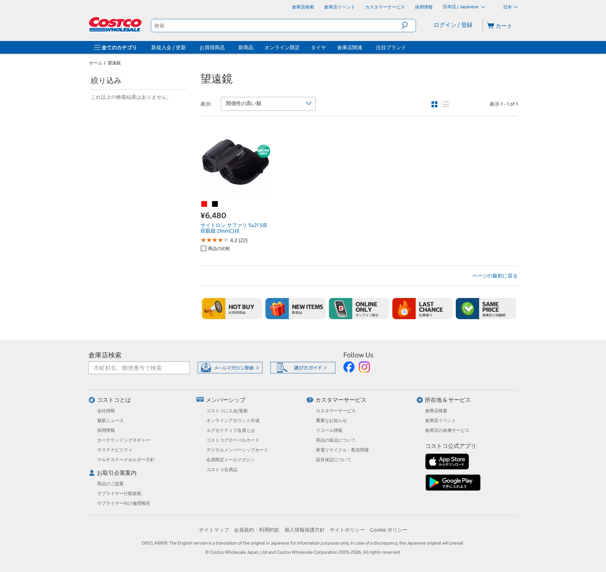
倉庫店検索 (105, 355)
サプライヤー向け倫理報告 (123, 503)
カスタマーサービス (340, 399)
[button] (408, 25)
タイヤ (318, 47)
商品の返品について (336, 440)
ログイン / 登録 (453, 24)
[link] (235, 195)
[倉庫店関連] (363, 47)
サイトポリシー (347, 530)
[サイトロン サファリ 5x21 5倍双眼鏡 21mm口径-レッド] (204, 204)
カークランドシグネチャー (123, 440)
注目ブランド (391, 47)
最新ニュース (110, 420)
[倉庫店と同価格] (486, 308)
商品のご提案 (110, 483)
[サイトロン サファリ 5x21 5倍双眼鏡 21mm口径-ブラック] (215, 204)
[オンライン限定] (359, 308)
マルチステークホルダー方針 (126, 459)
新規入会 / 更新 (168, 47)
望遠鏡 (114, 63)
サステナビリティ (115, 450)
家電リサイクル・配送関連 (342, 450)
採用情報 (106, 430)
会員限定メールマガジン (230, 459)
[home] (115, 24)
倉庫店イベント (440, 420)
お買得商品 (212, 47)
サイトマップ (214, 530)
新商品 (245, 47)
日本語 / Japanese (461, 6)
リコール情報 (329, 430)
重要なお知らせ (331, 420)
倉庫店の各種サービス (447, 430)
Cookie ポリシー (388, 530)
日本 (507, 7)
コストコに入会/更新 (227, 411)
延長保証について (333, 459)
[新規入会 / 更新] (187, 47)
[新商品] (295, 308)
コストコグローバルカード (232, 440)
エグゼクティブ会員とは (230, 430)
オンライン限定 (282, 47)
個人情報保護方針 (304, 530)
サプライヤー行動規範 (119, 493)
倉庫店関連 (349, 47)
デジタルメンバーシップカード (237, 450)
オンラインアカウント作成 (232, 420)
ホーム (95, 63)
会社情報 (106, 411)
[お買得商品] (226, 47)
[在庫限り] (422, 308)
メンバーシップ (226, 399)
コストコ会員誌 (221, 469)
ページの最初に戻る (495, 275)
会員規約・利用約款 (256, 530)
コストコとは (114, 399)
